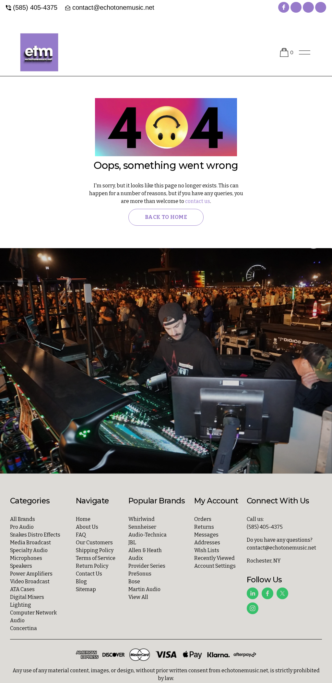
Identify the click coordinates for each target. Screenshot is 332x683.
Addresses (207, 542)
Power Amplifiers (31, 574)
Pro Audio (22, 527)
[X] (282, 593)
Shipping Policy (94, 550)
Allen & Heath (145, 550)
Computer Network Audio (33, 617)
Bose (134, 581)
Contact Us (89, 574)
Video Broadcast (30, 581)
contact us (197, 201)
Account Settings (215, 566)
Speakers (21, 566)
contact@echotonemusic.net (113, 7)
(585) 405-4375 (35, 7)
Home (83, 519)
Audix (135, 558)
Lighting (20, 605)
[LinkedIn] (252, 593)
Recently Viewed (214, 558)
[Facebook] (267, 593)
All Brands (22, 519)
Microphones (26, 558)
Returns (204, 527)
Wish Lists (206, 550)
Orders (202, 519)
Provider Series (146, 566)
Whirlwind (141, 519)
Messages (206, 535)
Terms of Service (95, 558)
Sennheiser (142, 527)
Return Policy (92, 566)
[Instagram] (252, 608)
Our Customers (94, 542)
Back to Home (166, 217)
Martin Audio (144, 589)
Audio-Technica (147, 535)
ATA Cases (22, 589)
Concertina (23, 628)
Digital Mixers (27, 597)
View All (138, 597)
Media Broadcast (30, 542)
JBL (132, 542)
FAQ (81, 535)
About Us (87, 527)
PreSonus (139, 574)
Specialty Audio (29, 550)
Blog (81, 581)
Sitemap (86, 589)
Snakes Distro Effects (35, 535)
